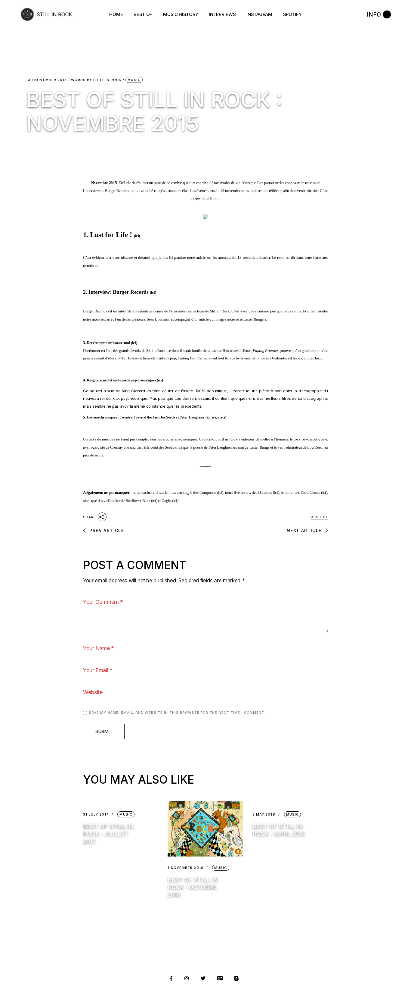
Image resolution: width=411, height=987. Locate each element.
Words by (96, 80)
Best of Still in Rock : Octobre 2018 (193, 887)
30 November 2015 (47, 80)
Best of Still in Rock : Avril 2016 (278, 830)
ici (137, 235)
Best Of (319, 517)
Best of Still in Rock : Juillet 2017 (108, 834)
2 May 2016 (263, 814)
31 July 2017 (96, 814)
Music (134, 80)
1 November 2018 (185, 868)
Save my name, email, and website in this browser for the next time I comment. (177, 712)
